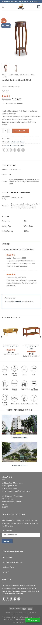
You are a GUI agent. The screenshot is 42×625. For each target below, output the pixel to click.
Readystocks (17, 614)
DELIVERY (5, 217)
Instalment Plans (8, 567)
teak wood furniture (19, 145)
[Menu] (3, 7)
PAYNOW (5, 572)
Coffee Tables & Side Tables (16, 142)
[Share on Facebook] (7, 150)
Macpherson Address (19, 438)
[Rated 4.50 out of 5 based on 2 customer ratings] (21, 96)
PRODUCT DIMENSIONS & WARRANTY (16, 192)
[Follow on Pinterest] (19, 599)
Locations (27, 614)
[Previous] (5, 38)
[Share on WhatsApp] (3, 150)
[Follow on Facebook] (3, 599)
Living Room (13, 75)
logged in (17, 301)
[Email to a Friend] (15, 150)
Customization (7, 557)
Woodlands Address (19, 465)
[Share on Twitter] (11, 150)
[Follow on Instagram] (7, 599)
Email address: (7, 531)
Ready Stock (8, 145)
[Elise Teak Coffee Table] (11, 332)
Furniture (9, 612)
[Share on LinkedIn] (23, 150)
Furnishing (19, 612)
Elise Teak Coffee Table (10, 347)
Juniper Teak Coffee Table (31, 348)
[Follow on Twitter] (11, 599)
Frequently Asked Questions (12, 562)
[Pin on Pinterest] (19, 150)
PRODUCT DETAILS (9, 165)
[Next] (37, 38)
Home (4, 75)
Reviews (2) (6, 244)
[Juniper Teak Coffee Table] (31, 332)
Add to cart (21, 131)
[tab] (21, 244)
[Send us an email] (15, 599)
